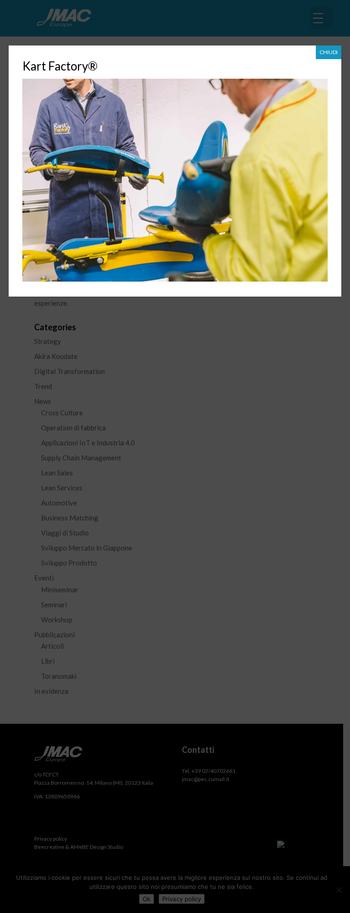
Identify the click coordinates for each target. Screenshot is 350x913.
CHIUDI (328, 52)
